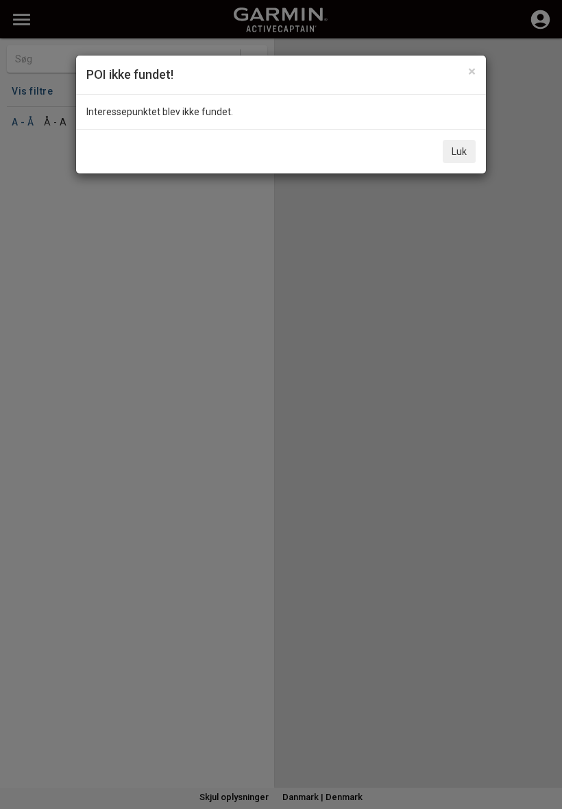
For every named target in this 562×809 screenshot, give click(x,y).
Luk (459, 151)
